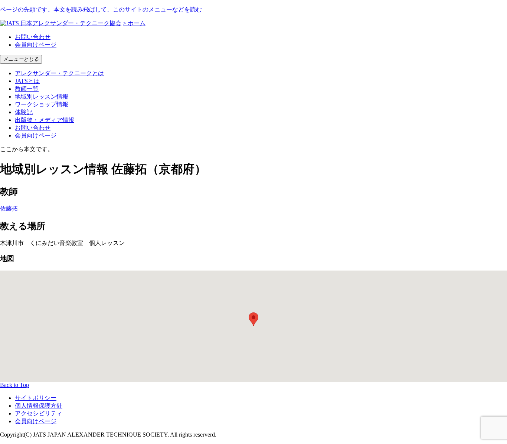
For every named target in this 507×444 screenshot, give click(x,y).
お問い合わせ (32, 37)
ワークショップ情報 (41, 104)
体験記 (24, 112)
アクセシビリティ (38, 413)
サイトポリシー (35, 398)
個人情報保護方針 (38, 405)
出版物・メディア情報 (44, 120)
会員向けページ (35, 45)
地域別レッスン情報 (41, 96)
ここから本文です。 (26, 149)
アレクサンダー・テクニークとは (59, 73)
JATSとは (27, 81)
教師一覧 (27, 89)
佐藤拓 (9, 208)
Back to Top (14, 385)
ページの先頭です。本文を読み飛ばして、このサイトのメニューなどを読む (101, 9)
